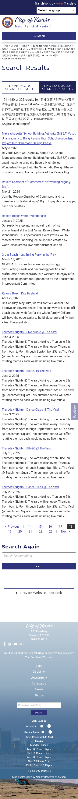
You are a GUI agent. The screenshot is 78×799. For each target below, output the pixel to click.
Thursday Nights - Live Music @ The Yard (29, 332)
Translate (70, 3)
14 (29, 526)
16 (50, 526)
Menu (41, 36)
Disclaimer (39, 671)
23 (50, 531)
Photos (39, 695)
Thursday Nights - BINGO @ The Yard (26, 371)
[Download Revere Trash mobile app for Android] (50, 732)
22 (40, 531)
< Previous (12, 526)
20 (20, 531)
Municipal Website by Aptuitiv (28, 777)
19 (10, 531)
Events (39, 689)
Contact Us (39, 683)
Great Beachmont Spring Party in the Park (29, 254)
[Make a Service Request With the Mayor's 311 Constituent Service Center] (21, 644)
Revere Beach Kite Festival (20, 293)
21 (30, 531)
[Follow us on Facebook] (4, 644)
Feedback (74, 411)
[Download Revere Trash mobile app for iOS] (42, 732)
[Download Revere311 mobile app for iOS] (41, 726)
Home (5, 46)
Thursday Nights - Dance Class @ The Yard (30, 409)
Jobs (39, 665)
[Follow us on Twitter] (9, 644)
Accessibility (39, 677)
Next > (65, 531)
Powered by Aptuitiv (55, 777)
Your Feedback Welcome (39, 657)
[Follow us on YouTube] (15, 644)
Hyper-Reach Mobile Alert (39, 736)
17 (60, 526)
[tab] (20, 87)
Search (15, 46)
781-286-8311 (39, 639)
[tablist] (39, 87)
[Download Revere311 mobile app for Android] (49, 726)
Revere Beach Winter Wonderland (24, 216)
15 (40, 526)
